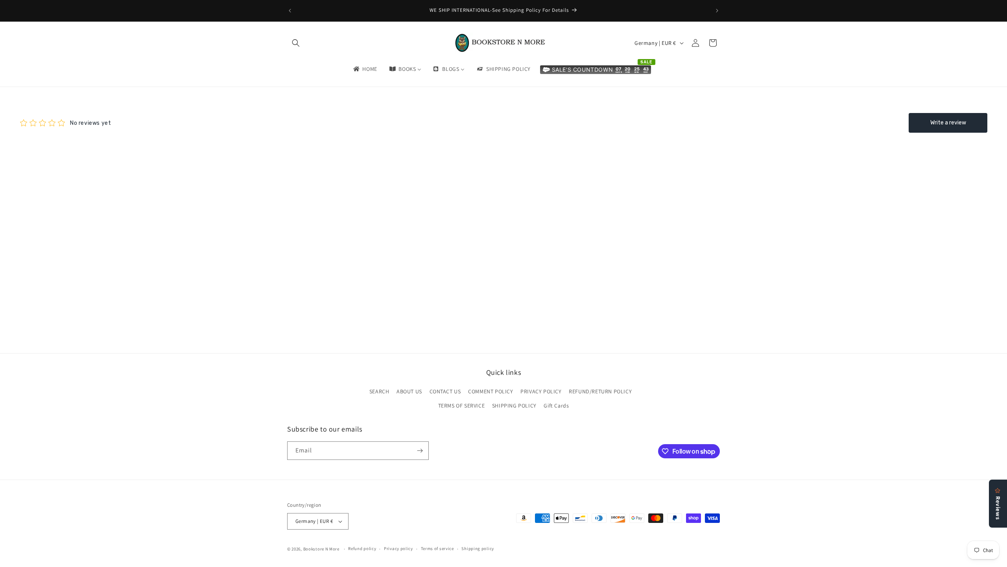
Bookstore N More (321, 549)
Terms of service (437, 548)
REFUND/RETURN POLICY (600, 391)
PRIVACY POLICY (540, 391)
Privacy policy (398, 548)
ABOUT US (409, 391)
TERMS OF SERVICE (461, 405)
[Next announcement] (717, 10)
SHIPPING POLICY (514, 405)
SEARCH (379, 391)
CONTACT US (445, 391)
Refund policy (362, 548)
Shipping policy (477, 548)
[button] (295, 43)
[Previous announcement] (290, 10)
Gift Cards (556, 405)
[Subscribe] (419, 450)
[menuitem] (365, 69)
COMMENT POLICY (490, 391)
